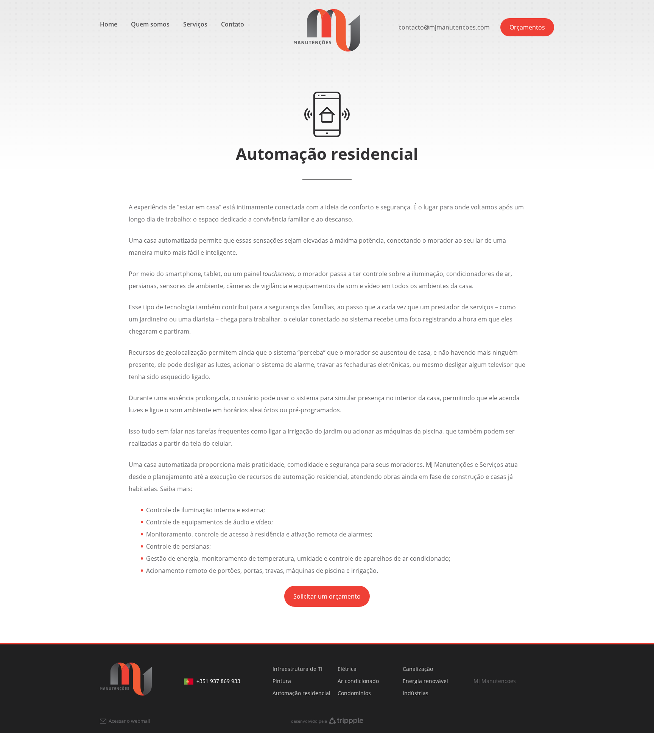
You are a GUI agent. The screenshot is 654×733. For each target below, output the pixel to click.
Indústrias (415, 693)
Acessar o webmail (128, 720)
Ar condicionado (358, 681)
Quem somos (150, 24)
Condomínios (354, 693)
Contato (232, 24)
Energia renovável (425, 681)
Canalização (418, 668)
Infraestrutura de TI (297, 668)
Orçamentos (527, 27)
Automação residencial (301, 693)
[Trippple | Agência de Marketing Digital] (346, 721)
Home (108, 24)
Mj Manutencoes (494, 681)
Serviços (195, 24)
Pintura (281, 681)
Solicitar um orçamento (327, 596)
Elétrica (347, 668)
